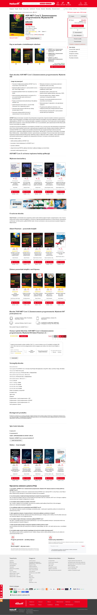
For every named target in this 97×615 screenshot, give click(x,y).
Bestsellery (48, 8)
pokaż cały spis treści (16, 440)
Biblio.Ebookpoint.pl (69, 604)
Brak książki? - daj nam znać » (20, 546)
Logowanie (12, 560)
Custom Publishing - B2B (73, 567)
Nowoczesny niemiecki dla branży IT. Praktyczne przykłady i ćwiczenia (15, 470)
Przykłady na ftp (13, 392)
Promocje (38, 8)
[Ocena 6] (36, 31)
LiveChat (30, 579)
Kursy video (26, 8)
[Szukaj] (53, 3)
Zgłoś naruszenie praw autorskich (54, 570)
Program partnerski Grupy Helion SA (75, 560)
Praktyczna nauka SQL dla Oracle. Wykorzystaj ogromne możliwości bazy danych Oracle (26, 296)
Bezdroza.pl (68, 601)
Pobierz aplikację (68, 8)
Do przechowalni (77, 41)
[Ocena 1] (29, 31)
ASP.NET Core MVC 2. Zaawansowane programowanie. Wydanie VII (55, 59)
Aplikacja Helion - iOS (14, 574)
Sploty (58, 604)
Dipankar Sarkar (27, 187)
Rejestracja (12, 562)
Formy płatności (32, 571)
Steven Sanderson (42, 257)
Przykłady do (73, 57)
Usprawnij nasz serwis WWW (34, 572)
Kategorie (12, 8)
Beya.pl (39, 604)
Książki (16, 8)
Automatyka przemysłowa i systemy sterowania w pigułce (38, 470)
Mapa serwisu (31, 577)
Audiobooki (32, 8)
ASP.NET (30, 400)
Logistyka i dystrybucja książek (74, 570)
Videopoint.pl (31, 604)
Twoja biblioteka (13, 565)
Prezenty (11, 570)
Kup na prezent (78, 32)
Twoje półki (12, 567)
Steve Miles (15, 187)
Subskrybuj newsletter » (56, 540)
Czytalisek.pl (50, 604)
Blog (30, 574)
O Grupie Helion (51, 560)
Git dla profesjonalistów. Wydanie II (15, 294)
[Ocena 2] (30, 31)
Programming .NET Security (60, 253)
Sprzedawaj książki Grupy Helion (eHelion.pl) (76, 562)
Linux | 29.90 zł (48, 3)
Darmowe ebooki (56, 8)
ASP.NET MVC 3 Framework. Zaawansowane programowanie (49, 254)
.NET (29, 398)
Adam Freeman (31, 26)
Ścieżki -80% (42, 3)
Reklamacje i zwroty (33, 582)
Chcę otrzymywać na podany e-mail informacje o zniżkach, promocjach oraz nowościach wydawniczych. (64, 550)
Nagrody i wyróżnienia (52, 568)
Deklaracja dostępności (33, 568)
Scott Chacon (13, 298)
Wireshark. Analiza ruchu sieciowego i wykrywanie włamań (26, 470)
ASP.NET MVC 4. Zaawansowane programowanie (38, 254)
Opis (72, 47)
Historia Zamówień (13, 563)
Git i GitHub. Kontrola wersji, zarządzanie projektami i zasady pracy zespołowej (37, 295)
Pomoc (26, 326)
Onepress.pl (31, 601)
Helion (33, 29)
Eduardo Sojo (38, 187)
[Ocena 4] (33, 31)
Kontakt (30, 580)
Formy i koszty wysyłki (33, 569)
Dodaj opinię (24, 336)
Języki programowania (22, 398)
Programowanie (13, 398)
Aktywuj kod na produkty (14, 568)
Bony (76, 8)
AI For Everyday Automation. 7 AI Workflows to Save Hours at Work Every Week (26, 185)
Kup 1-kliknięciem (78, 35)
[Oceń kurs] (14, 336)
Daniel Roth (53, 187)
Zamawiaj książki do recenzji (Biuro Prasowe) (76, 563)
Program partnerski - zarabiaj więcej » (23, 540)
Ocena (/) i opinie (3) (74, 49)
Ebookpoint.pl (77, 601)
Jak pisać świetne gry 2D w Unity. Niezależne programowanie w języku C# (60, 296)
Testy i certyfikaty (13, 571)
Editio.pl (49, 601)
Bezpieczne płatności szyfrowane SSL (21, 595)
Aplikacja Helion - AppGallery (15, 576)
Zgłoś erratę (12, 394)
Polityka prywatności (33, 566)
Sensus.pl (40, 601)
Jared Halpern (60, 298)
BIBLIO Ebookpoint (71, 565)
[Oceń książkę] (33, 31)
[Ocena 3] (32, 31)
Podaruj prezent (83, 8)
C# (28, 402)
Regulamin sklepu (32, 564)
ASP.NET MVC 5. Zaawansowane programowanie (26, 254)
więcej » (64, 550)
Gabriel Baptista (59, 187)
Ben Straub (18, 298)
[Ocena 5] (35, 31)
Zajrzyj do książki (14, 37)
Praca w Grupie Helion (72, 568)
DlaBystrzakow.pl (60, 601)
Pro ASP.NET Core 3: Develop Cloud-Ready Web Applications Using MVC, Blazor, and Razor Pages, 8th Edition (40, 368)
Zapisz (83, 546)
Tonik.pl (86, 609)
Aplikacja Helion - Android (14, 573)
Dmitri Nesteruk (49, 298)
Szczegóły (73, 51)
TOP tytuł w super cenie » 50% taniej (76, 12)
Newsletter (31, 576)
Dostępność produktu (73, 53)
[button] (65, 169)
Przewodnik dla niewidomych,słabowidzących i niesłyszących (35, 563)
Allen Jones (64, 256)
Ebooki (20, 8)
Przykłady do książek (52, 567)
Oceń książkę (51, 563)
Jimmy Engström (48, 187)
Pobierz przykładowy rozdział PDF (17, 390)
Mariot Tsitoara (38, 298)
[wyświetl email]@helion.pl (33, 610)
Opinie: (44, 31)
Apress (35, 28)
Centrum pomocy (32, 560)
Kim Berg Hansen (26, 298)
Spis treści (73, 55)
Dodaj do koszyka (77, 26)
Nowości (43, 8)
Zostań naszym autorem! (53, 562)
